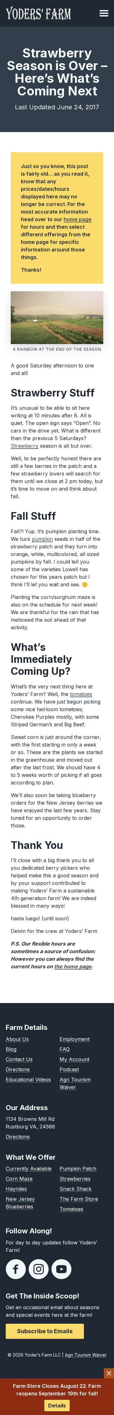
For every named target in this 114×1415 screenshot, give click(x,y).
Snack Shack (76, 1189)
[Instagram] (38, 1269)
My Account (74, 1059)
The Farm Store (79, 1199)
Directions (18, 1069)
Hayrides (16, 1189)
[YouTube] (61, 1269)
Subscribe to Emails (45, 1331)
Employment (75, 1039)
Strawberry (24, 446)
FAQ (65, 1049)
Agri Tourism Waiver (86, 1355)
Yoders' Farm (39, 13)
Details (57, 1405)
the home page (73, 966)
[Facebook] (16, 1269)
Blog (11, 1049)
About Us (17, 1039)
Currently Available (29, 1168)
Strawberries (75, 1179)
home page (78, 219)
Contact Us (19, 1059)
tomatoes (81, 694)
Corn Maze (19, 1179)
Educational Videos (28, 1079)
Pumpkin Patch (78, 1168)
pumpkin (42, 539)
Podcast (69, 1069)
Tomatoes (71, 1209)
